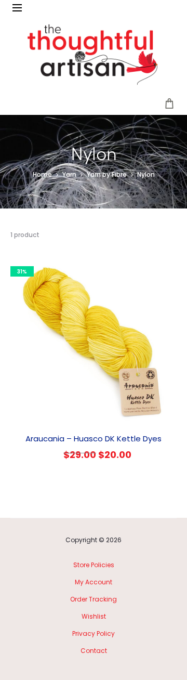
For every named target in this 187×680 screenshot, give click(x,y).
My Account (93, 582)
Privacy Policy (93, 633)
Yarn (69, 174)
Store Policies (93, 564)
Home (42, 174)
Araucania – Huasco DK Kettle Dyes (93, 438)
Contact (94, 650)
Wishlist (94, 616)
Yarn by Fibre (107, 174)
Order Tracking (93, 599)
